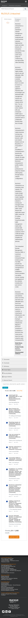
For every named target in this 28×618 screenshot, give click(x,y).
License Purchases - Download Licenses (10, 560)
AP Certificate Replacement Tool (8, 566)
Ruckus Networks (14, 605)
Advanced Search (8, 380)
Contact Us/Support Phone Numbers (9, 593)
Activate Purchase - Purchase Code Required (11, 570)
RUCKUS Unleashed (15, 5)
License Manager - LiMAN (6, 559)
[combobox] (11, 9)
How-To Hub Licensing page (7, 558)
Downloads (6, 363)
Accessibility (19, 615)
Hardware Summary (5, 567)
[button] (25, 9)
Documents (6, 359)
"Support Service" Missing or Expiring (9, 578)
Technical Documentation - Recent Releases (10, 585)
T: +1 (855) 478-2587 (14, 608)
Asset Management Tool (6, 565)
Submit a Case (4, 571)
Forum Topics (7, 369)
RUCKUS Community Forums (7, 587)
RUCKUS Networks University (7, 590)
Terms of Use (5, 615)
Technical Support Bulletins (7, 588)
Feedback (3, 595)
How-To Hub (4, 586)
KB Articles (6, 366)
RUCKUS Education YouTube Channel (9, 589)
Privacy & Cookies (12, 615)
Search (5, 387)
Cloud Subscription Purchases (7, 572)
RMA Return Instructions (6, 579)
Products (4, 5)
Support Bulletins (8, 376)
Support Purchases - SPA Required (8, 569)
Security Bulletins (8, 373)
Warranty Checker (5, 577)
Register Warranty (5, 576)
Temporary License (5, 561)
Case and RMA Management (7, 568)
